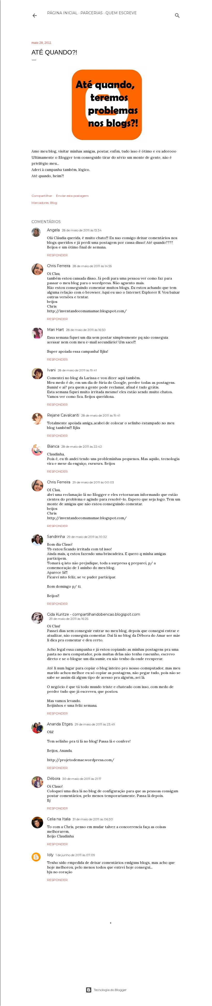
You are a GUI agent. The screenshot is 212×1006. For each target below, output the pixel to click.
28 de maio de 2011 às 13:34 (82, 230)
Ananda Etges (60, 724)
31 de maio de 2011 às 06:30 (93, 819)
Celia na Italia (59, 819)
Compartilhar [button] (42, 196)
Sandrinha (56, 536)
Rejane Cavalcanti (63, 415)
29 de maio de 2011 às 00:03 (93, 482)
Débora (53, 778)
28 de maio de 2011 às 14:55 (92, 266)
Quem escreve (121, 13)
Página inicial (62, 13)
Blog (53, 203)
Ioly (50, 854)
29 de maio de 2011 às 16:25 (68, 619)
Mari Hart (55, 329)
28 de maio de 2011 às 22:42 (81, 446)
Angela (53, 230)
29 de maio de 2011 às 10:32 (87, 537)
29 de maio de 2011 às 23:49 (95, 724)
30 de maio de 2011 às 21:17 (81, 779)
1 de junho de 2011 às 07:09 (75, 855)
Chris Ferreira (58, 265)
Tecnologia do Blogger (110, 990)
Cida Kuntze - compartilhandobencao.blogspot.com (93, 614)
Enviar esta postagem (72, 196)
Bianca (53, 446)
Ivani (51, 370)
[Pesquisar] (177, 14)
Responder (57, 255)
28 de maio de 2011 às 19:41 (77, 370)
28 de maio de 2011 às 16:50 (86, 330)
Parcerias (91, 13)
